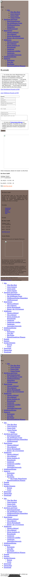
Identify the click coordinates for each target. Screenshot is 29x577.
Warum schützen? (13, 303)
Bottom (9, 344)
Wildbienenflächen (10, 328)
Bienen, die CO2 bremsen (15, 309)
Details (12, 432)
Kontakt (7, 210)
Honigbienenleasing (13, 294)
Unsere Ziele (11, 289)
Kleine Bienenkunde (13, 307)
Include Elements (9, 343)
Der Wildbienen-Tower (14, 296)
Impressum (3, 280)
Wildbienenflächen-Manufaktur (17, 298)
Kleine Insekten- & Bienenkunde (13, 317)
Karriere (6, 341)
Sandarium (10, 320)
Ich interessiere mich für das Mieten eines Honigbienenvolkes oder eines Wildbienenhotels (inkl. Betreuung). (14, 84)
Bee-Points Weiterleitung (18, 478)
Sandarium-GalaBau (13, 322)
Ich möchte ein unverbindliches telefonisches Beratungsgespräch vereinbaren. (13, 78)
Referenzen (7, 212)
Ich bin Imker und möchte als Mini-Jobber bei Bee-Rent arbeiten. (14, 86)
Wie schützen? (12, 305)
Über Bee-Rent (12, 285)
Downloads (7, 352)
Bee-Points (10, 335)
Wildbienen (7, 209)
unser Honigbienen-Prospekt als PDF (10, 89)
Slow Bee (10, 333)
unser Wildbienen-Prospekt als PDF (10, 93)
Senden (3, 130)
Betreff (3, 96)
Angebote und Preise (10, 292)
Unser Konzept (12, 287)
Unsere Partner (12, 290)
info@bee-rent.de (7, 186)
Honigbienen (8, 208)
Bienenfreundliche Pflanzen (16, 337)
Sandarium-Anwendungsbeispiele (14, 325)
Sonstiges (7, 329)
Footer (9, 346)
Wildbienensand (12, 300)
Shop (6, 213)
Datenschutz (8, 280)
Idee (5, 283)
